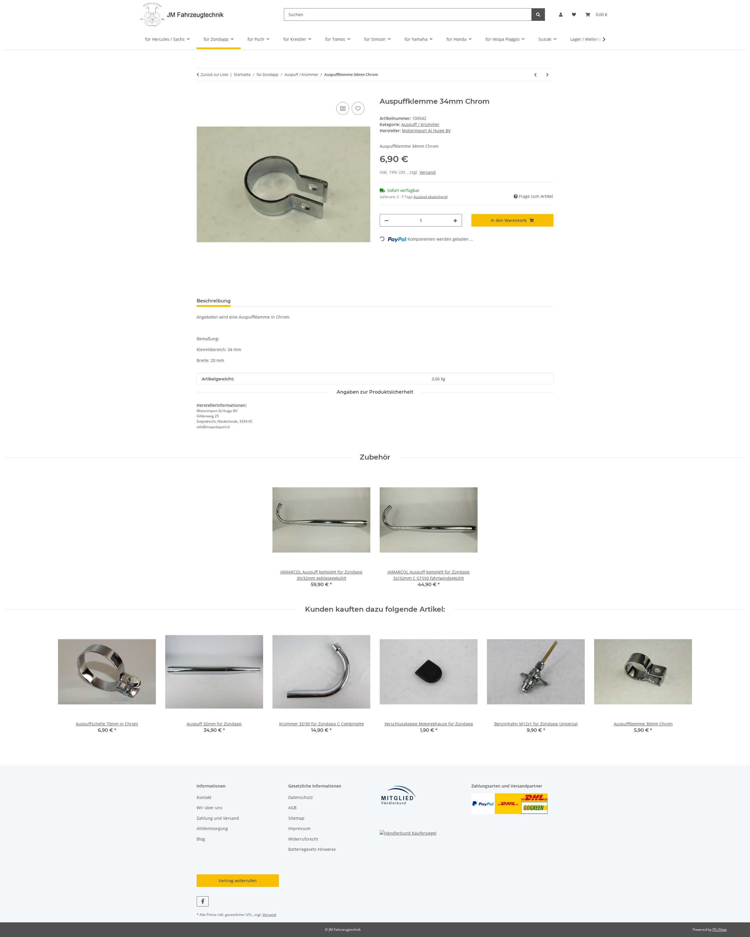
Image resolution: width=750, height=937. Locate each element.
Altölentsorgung (212, 828)
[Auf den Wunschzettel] (358, 108)
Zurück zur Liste (214, 74)
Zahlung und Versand (218, 818)
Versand (428, 172)
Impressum (299, 828)
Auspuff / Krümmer (420, 124)
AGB (292, 807)
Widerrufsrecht (303, 839)
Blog (201, 839)
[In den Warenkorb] (201, 94)
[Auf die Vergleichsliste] (342, 108)
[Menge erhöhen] (455, 220)
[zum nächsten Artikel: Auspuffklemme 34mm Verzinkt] (547, 74)
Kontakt (204, 797)
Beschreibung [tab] (214, 301)
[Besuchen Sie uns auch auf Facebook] (203, 901)
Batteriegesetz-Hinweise (312, 849)
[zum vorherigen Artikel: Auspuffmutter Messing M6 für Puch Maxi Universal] (535, 74)
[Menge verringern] (386, 220)
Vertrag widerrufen (238, 880)
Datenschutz (300, 797)
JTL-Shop (719, 929)
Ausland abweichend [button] (430, 196)
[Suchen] (538, 14)
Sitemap (296, 818)
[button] (560, 14)
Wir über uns (209, 807)
